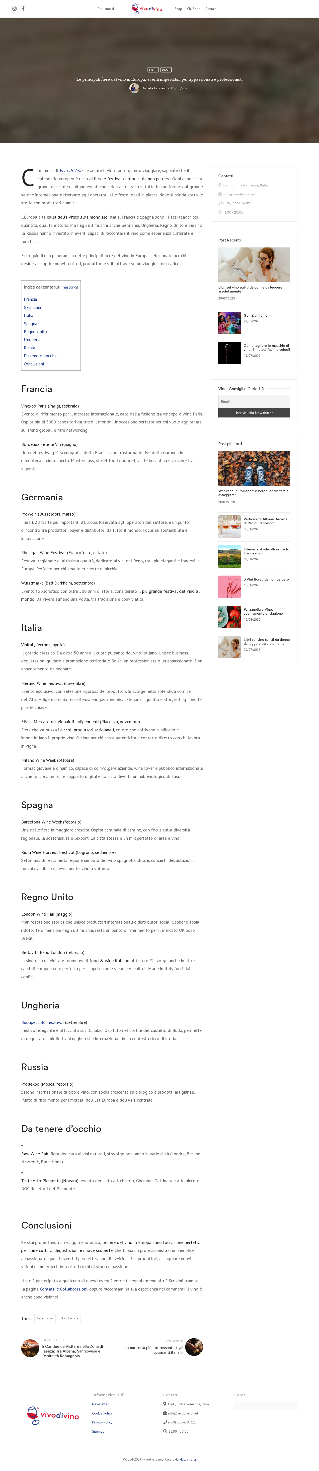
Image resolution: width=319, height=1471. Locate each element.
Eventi (153, 69)
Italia (28, 315)
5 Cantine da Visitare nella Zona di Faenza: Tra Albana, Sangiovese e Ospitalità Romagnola (72, 1351)
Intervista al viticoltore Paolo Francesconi (266, 551)
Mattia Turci (187, 1459)
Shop (178, 8)
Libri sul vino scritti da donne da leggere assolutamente (250, 289)
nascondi (70, 287)
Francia (30, 299)
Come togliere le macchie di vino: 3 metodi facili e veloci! (267, 348)
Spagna (30, 323)
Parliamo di (106, 8)
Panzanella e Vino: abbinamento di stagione (263, 611)
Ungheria (32, 339)
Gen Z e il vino (255, 315)
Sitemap (98, 1431)
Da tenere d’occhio (41, 355)
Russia (29, 348)
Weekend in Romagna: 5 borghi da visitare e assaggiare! (253, 493)
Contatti (211, 8)
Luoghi (166, 69)
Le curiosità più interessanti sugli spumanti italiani (153, 1350)
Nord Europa (69, 1318)
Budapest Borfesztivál (42, 1022)
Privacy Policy (102, 1422)
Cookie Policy (102, 1413)
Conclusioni (34, 364)
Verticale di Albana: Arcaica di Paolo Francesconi (265, 521)
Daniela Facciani (153, 88)
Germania (32, 307)
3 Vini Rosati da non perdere (266, 579)
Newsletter (100, 1404)
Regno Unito (35, 331)
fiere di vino (45, 1318)
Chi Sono (193, 8)
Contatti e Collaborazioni (63, 1289)
